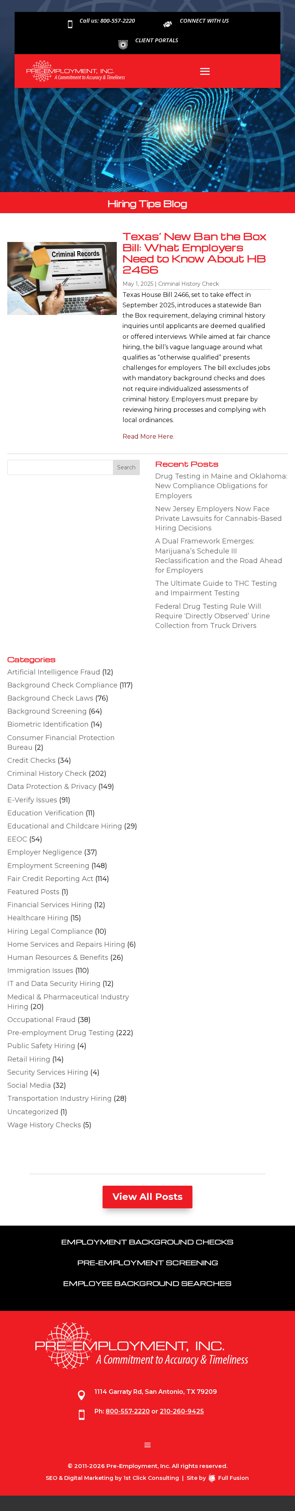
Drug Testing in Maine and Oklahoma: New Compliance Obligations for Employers (221, 486)
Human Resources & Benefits (57, 957)
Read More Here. (148, 436)
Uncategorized (32, 1112)
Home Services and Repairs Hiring (66, 944)
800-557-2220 (128, 1411)
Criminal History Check (188, 283)
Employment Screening (48, 866)
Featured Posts (33, 892)
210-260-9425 (182, 1411)
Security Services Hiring (47, 1072)
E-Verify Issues (32, 800)
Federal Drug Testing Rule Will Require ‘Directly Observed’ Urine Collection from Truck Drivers (212, 616)
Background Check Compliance (62, 685)
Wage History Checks (44, 1125)
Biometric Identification (48, 724)
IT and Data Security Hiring (54, 983)
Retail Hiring (28, 1059)
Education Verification (45, 813)
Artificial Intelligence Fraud (53, 672)
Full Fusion (233, 1478)
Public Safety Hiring (41, 1046)
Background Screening (47, 711)
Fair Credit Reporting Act (50, 879)
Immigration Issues (40, 970)
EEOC (17, 839)
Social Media (29, 1085)
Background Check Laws (50, 698)
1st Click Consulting (151, 1478)
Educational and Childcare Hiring (64, 826)
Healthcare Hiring (37, 918)
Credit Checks (31, 760)
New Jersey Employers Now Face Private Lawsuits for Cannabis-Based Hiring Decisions (218, 518)
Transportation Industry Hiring (59, 1098)
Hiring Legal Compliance (50, 931)
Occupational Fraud (41, 1020)
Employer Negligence (44, 852)
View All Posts (147, 1196)
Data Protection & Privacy (51, 786)
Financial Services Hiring (49, 905)
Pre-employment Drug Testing (60, 1033)
